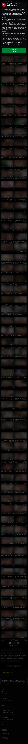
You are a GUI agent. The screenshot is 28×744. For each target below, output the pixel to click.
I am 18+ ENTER (14, 50)
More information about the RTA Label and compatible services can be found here (13, 30)
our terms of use (22, 53)
